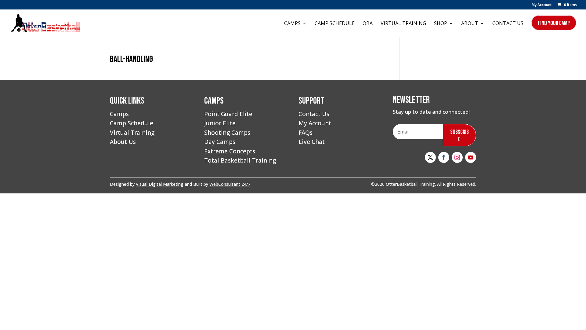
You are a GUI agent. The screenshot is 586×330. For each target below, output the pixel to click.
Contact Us (507, 24)
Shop (440, 24)
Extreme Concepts (229, 151)
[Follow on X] (430, 157)
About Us (123, 142)
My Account (542, 5)
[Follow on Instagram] (457, 157)
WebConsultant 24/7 (229, 184)
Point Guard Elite (228, 114)
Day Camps (219, 142)
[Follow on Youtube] (470, 157)
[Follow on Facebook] (443, 157)
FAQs (305, 133)
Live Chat (311, 142)
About (469, 24)
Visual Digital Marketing (159, 184)
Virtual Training (403, 24)
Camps (292, 24)
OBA (368, 24)
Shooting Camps (227, 133)
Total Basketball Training (240, 160)
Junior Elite (220, 123)
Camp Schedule (335, 24)
